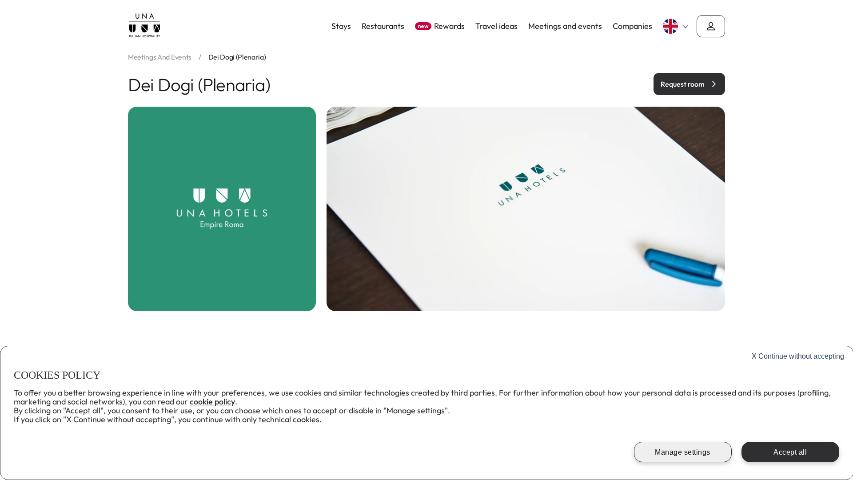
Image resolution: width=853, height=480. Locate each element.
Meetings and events (565, 26)
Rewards (441, 26)
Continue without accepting (798, 356)
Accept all (790, 452)
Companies (632, 26)
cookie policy (212, 401)
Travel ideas (496, 26)
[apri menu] (711, 26)
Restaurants (383, 26)
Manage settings (682, 452)
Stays (341, 26)
